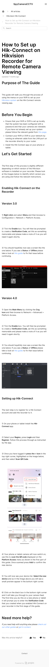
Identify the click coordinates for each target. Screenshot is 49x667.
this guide (18, 253)
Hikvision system (9, 100)
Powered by (19, 663)
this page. (42, 132)
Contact (24, 653)
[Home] (3, 11)
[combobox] (24, 28)
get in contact (24, 627)
